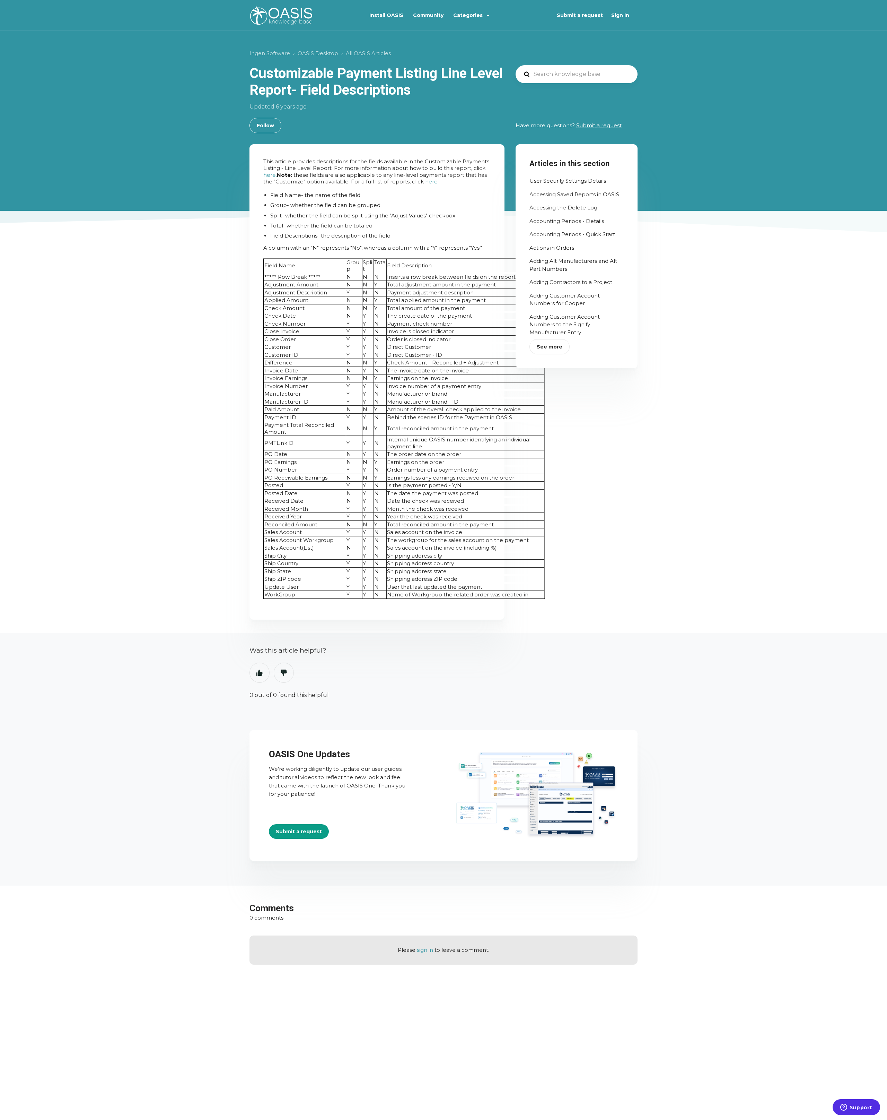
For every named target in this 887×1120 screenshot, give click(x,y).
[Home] (281, 15)
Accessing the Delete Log (563, 207)
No (284, 673)
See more (549, 347)
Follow (265, 125)
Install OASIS (386, 15)
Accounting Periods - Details (566, 221)
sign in (425, 950)
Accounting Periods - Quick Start (572, 234)
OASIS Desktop (318, 53)
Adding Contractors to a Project (570, 282)
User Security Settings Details (567, 181)
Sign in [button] (620, 15)
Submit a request (580, 15)
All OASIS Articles (368, 53)
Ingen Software (269, 53)
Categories (468, 15)
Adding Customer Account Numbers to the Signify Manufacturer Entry (564, 324)
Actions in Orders (551, 247)
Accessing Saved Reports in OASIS (574, 194)
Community (428, 15)
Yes (259, 673)
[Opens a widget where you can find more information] (856, 1108)
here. (270, 175)
